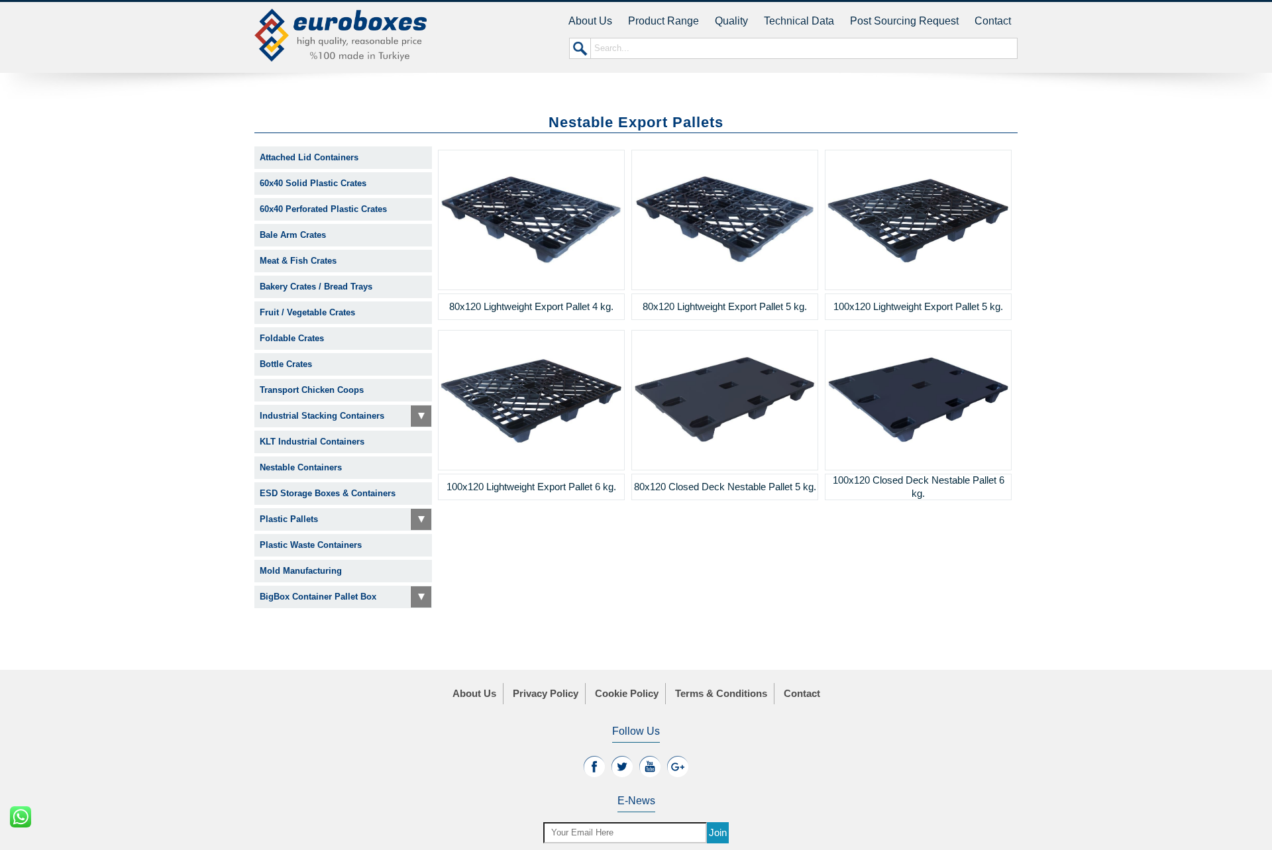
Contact (993, 21)
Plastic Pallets (289, 519)
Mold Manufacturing (301, 571)
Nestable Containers (301, 467)
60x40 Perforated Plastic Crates (323, 209)
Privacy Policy (545, 693)
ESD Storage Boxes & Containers (328, 493)
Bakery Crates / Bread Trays (316, 287)
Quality (731, 21)
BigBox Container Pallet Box (318, 597)
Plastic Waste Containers (311, 545)
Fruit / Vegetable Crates (307, 312)
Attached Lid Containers (309, 157)
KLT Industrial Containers (312, 442)
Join (718, 832)
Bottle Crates (286, 364)
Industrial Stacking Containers (322, 416)
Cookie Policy (627, 693)
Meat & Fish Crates (298, 261)
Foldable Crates (292, 338)
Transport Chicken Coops (312, 390)
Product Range (663, 21)
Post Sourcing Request (904, 21)
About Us (590, 21)
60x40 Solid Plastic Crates (313, 183)
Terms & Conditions (721, 693)
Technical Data (799, 21)
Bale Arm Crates (293, 235)
